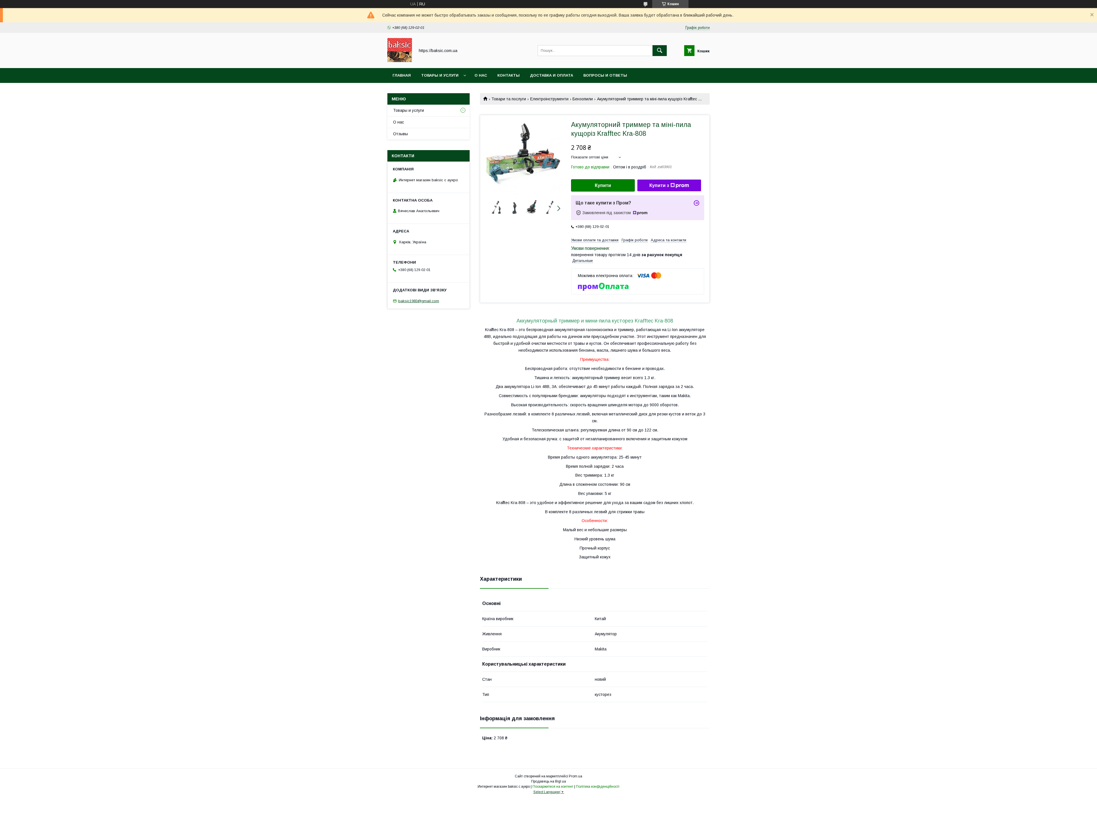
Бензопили (582, 99)
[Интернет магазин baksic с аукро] (399, 60)
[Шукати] (659, 50)
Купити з (659, 185)
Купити (603, 185)
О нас (481, 75)
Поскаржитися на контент (553, 787)
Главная (402, 75)
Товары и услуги (440, 75)
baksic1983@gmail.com (418, 301)
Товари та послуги (508, 99)
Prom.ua (575, 776)
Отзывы (400, 134)
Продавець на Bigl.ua (548, 781)
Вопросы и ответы (605, 75)
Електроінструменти (549, 99)
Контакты (508, 75)
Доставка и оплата (551, 75)
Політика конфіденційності (597, 787)
